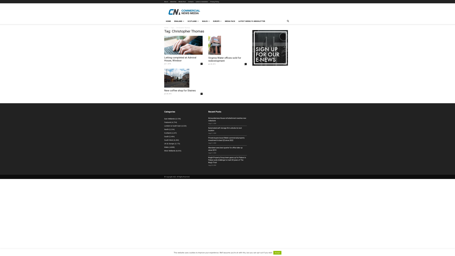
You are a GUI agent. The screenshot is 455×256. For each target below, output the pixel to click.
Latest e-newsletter (202, 1)
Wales (205, 21)
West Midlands (169, 151)
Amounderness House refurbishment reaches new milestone (227, 119)
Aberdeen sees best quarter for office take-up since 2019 (225, 149)
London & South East (172, 126)
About (166, 1)
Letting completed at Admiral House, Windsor (180, 59)
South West (168, 140)
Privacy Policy (214, 1)
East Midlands (169, 119)
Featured (167, 122)
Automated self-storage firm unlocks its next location (225, 129)
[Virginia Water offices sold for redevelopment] (227, 45)
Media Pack (182, 1)
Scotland (192, 21)
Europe (216, 21)
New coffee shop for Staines (180, 90)
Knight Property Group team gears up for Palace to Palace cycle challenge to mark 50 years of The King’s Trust (227, 160)
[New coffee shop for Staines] (183, 78)
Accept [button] (277, 253)
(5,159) (172, 119)
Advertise (173, 1)
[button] (288, 21)
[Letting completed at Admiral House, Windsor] (183, 45)
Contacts (190, 1)
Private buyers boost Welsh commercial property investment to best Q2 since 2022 (226, 139)
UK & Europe (169, 143)
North (166, 129)
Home (168, 21)
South (166, 136)
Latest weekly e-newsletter (251, 21)
